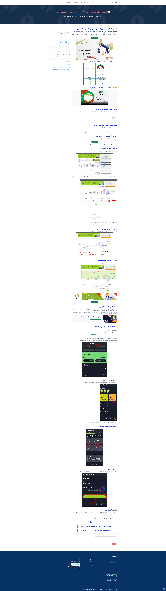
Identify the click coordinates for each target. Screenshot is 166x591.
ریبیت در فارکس (91, 559)
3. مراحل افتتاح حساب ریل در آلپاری (65, 33)
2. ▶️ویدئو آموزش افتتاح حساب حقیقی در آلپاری (63, 32)
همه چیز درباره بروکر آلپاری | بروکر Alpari (92, 16)
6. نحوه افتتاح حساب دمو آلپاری (65, 41)
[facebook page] (79, 566)
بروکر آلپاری (93, 31)
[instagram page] (76, 566)
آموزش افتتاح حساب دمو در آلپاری (95, 319)
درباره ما (79, 558)
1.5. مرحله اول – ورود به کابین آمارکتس (64, 37)
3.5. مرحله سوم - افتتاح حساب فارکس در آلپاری (63, 39)
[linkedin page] (77, 566)
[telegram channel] (74, 566)
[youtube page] (72, 566)
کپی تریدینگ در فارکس (90, 558)
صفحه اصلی (101, 16)
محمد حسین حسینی (80, 14)
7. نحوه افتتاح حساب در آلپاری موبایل (64, 42)
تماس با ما (78, 559)
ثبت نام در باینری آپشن (90, 566)
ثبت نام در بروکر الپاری (89, 68)
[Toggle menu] (164, 589)
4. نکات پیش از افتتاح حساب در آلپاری (64, 34)
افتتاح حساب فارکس (91, 565)
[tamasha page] (70, 566)
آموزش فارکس (92, 563)
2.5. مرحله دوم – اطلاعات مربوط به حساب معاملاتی (62, 38)
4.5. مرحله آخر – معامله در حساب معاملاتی (63, 40)
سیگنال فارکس (92, 561)
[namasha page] (68, 566)
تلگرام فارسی (89, 74)
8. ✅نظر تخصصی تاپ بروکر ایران (65, 43)
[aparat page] (79, 568)
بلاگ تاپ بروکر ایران (69, 2)
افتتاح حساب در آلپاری (94, 37)
